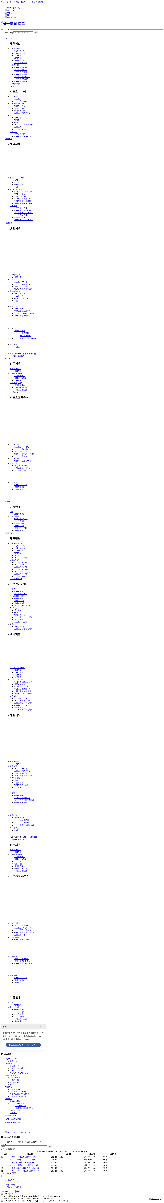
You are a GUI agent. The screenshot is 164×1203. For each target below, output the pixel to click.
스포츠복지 (14, 458)
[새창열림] (9, 10)
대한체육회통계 (16, 84)
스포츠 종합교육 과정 (22, 451)
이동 (17, 1191)
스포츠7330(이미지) (22, 113)
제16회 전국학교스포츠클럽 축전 (23, 1162)
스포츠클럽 (24, 333)
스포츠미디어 (10, 86)
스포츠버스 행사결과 (22, 210)
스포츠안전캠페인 (21, 79)
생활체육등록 (15, 275)
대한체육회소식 (16, 49)
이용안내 (8, 501)
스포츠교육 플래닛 (21, 447)
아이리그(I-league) (21, 196)
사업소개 (17, 347)
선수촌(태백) (19, 526)
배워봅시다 (18, 120)
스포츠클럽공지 (20, 63)
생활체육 (8, 223)
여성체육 (17, 187)
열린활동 (13, 206)
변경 (13, 1174)
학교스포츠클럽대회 (22, 199)
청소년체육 (18, 182)
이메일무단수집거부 (13, 1187)
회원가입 (16, 8)
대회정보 (13, 306)
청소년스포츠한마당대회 (24, 313)
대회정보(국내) (16, 373)
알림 (11, 512)
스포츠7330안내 (20, 282)
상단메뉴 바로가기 (20, 2)
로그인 (9, 8)
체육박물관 (18, 530)
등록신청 (17, 277)
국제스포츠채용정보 (22, 468)
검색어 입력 (7, 32)
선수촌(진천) (19, 521)
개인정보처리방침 (12, 1182)
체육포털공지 (19, 514)
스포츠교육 (14, 444)
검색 (35, 32)
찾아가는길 (14, 516)
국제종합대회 (19, 385)
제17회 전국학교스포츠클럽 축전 (23, 1160)
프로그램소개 (19, 293)
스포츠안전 (14, 65)
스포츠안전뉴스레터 (22, 81)
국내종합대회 (19, 376)
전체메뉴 (9, 533)
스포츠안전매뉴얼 (21, 74)
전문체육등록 (15, 369)
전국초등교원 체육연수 (23, 201)
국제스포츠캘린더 (21, 387)
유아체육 (17, 180)
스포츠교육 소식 (20, 456)
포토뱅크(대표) (20, 134)
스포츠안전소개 (20, 67)
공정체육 (13, 482)
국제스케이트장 (20, 528)
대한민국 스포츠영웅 (22, 461)
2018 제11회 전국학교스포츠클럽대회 (24, 1171)
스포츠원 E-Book (20, 101)
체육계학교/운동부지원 (23, 203)
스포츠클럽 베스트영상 (23, 125)
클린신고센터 (19, 487)
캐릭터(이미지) (20, 111)
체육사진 (13, 132)
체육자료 (17, 58)
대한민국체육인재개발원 (24, 454)
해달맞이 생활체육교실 (23, 289)
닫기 (41, 1027)
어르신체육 (18, 185)
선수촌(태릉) (19, 523)
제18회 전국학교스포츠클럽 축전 (23, 1157)
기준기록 (17, 380)
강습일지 (17, 301)
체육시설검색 (19, 331)
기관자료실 (18, 56)
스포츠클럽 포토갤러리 (23, 136)
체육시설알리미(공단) (28, 338)
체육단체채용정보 (21, 466)
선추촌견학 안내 (20, 215)
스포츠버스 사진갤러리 (23, 213)
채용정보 (13, 463)
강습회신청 (18, 296)
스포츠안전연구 (20, 70)
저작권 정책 (10, 1185)
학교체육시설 (25, 336)
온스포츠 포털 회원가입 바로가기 (23, 1045)
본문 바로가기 (6, 2)
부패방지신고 (19, 489)
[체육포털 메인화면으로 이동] (13, 23)
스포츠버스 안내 (20, 208)
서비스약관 (9, 1180)
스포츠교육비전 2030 (22, 449)
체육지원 (8, 139)
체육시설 (13, 328)
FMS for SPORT (16, 354)
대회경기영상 (19, 122)
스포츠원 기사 (19, 99)
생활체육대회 (19, 309)
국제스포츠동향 (20, 390)
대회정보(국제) (16, 383)
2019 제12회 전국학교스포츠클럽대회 (24, 1168)
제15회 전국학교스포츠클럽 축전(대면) (25, 1165)
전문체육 (8, 358)
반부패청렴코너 (20, 485)
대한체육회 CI (19, 106)
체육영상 (13, 115)
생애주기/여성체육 (17, 178)
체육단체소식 (19, 60)
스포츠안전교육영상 (22, 77)
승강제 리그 (14, 344)
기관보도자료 (19, 53)
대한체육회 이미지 (17, 103)
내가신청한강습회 (21, 298)
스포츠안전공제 (20, 72)
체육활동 (13, 279)
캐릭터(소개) (19, 108)
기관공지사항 (19, 51)
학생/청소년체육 (16, 189)
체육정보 (8, 38)
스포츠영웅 (18, 127)
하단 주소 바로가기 (35, 2)
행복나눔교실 (19, 194)
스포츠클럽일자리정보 (23, 470)
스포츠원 (13, 96)
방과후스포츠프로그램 (23, 192)
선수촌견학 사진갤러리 (23, 220)
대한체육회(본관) (21, 519)
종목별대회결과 (20, 378)
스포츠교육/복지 (11, 392)
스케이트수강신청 (21, 286)
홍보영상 (17, 118)
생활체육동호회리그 (22, 316)
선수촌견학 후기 (20, 217)
